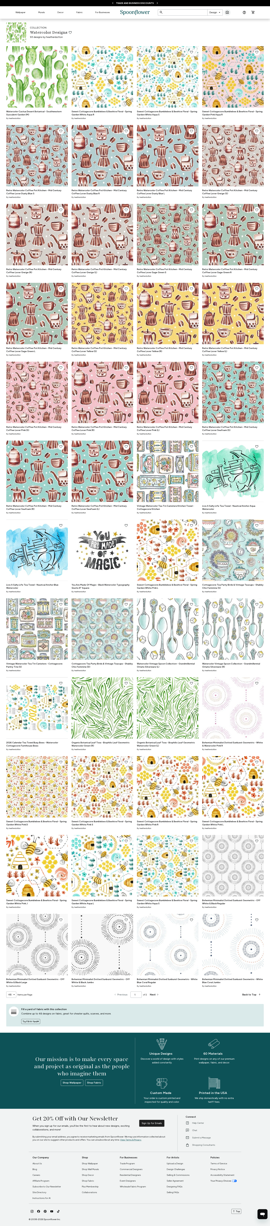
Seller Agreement (175, 1181)
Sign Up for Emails (152, 1123)
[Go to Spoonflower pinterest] (45, 1211)
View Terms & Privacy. (131, 1140)
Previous (121, 995)
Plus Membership (90, 1186)
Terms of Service (218, 1163)
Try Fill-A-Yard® (30, 1021)
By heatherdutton (13, 118)
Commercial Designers (131, 1169)
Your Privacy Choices (220, 1181)
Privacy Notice (217, 1169)
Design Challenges (176, 1169)
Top (236, 1211)
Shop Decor (88, 1175)
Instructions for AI (41, 1198)
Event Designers (128, 1181)
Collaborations (89, 1192)
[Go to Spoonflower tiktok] (58, 1211)
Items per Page (25, 994)
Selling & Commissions (178, 1175)
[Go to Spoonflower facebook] (38, 1211)
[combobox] (215, 12)
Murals (41, 12)
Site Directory (39, 1192)
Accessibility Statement (222, 1175)
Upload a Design (175, 1163)
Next (154, 995)
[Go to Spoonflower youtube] (51, 1211)
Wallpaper (20, 12)
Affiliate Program (40, 1181)
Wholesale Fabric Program (133, 1186)
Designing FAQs (174, 1186)
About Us (37, 1163)
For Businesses (102, 12)
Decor (61, 12)
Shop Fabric (94, 1082)
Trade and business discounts (135, 3)
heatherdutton (54, 37)
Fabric (79, 12)
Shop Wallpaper (72, 1082)
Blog (34, 1169)
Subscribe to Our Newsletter (46, 1186)
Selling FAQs (173, 1192)
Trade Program (127, 1163)
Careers (36, 1175)
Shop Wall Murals (90, 1169)
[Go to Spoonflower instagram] (32, 1211)
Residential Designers (130, 1175)
